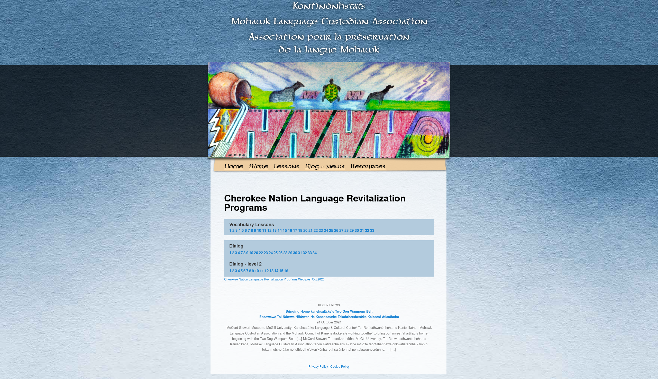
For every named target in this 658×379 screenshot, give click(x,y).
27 (341, 230)
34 (315, 252)
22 (316, 230)
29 (352, 230)
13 (274, 230)
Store (258, 167)
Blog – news (325, 167)
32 (367, 230)
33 (372, 230)
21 (310, 230)
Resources (368, 167)
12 (269, 230)
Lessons (286, 167)
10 (259, 230)
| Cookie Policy (339, 366)
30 (357, 230)
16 (290, 230)
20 (305, 230)
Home (233, 167)
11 (264, 230)
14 (280, 230)
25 (331, 230)
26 (336, 230)
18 (300, 230)
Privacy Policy (318, 366)
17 (295, 230)
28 (346, 230)
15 (285, 230)
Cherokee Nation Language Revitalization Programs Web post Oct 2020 (274, 279)
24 (326, 230)
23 (321, 230)
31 (362, 230)
